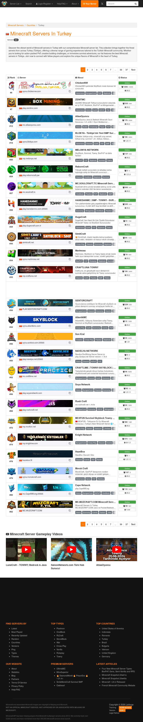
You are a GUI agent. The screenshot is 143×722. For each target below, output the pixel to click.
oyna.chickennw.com (31, 91)
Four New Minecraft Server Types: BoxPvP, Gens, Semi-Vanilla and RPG (118, 670)
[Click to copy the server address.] (70, 91)
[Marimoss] (45, 252)
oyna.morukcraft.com (31, 477)
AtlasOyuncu (82, 116)
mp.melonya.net (29, 158)
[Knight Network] (45, 437)
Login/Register (44, 3)
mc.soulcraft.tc (28, 192)
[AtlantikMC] (45, 319)
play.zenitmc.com (30, 108)
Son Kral (79, 334)
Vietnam (105, 649)
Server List (15, 3)
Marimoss (80, 250)
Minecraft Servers (16, 25)
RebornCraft (81, 166)
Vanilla (59, 649)
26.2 (128, 90)
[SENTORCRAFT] (45, 302)
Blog (13, 675)
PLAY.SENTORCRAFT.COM (34, 309)
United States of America (113, 628)
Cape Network (82, 485)
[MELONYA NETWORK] (45, 152)
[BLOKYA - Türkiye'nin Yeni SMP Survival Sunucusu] (45, 135)
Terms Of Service (19, 682)
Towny (59, 656)
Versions (15, 645)
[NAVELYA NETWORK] (45, 353)
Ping (13, 649)
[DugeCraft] (45, 219)
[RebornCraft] (45, 168)
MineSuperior (62, 672)
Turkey (105, 639)
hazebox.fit (27, 460)
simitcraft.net (28, 242)
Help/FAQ (61, 3)
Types (14, 652)
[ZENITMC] (45, 101)
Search (29, 3)
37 (127, 69)
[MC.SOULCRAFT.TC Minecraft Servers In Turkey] (45, 185)
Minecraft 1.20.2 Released (113, 681)
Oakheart (61, 685)
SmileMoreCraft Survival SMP (70, 681)
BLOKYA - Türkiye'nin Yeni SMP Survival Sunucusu (102, 133)
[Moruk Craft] (45, 470)
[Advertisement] (71, 16)
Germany (106, 656)
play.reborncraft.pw (30, 175)
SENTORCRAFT (84, 300)
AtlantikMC (81, 317)
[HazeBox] (45, 453)
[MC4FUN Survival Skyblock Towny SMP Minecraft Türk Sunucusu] (45, 420)
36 (121, 69)
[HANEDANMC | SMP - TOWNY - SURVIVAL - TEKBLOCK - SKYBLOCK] (45, 202)
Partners (15, 679)
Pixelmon (61, 628)
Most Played (16, 632)
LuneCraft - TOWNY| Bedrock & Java (26, 565)
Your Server (90, 3)
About (74, 3)
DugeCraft (80, 217)
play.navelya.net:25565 (32, 359)
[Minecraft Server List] (4, 3)
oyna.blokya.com (29, 141)
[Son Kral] (45, 336)
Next (133, 69)
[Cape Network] (45, 487)
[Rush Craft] (45, 403)
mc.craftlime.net (29, 376)
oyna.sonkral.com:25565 (33, 342)
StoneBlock (61, 639)
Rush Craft (81, 401)
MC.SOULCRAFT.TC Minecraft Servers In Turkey (100, 183)
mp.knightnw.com (30, 443)
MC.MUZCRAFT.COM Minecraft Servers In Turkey (101, 501)
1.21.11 (128, 140)
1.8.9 (128, 509)
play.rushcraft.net (30, 409)
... (115, 69)
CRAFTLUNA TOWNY (86, 267)
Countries (31, 25)
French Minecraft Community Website (118, 685)
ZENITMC (80, 99)
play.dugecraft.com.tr (31, 225)
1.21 (128, 342)
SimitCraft (80, 233)
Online (127, 83)
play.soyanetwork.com (32, 393)
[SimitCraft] (45, 236)
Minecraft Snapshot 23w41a (114, 674)
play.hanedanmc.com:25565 (34, 208)
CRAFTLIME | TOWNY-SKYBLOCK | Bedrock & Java (102, 367)
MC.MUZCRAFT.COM (32, 510)
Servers (12, 39)
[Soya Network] (45, 386)
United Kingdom (109, 652)
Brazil (104, 642)
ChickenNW (81, 82)
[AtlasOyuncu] (45, 118)
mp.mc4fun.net (29, 426)
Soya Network (82, 384)
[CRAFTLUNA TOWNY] (45, 269)
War (58, 642)
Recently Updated (19, 635)
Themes (15, 656)
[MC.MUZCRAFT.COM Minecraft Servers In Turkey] (45, 504)
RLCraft (60, 635)
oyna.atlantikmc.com (31, 325)
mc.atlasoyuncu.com (31, 124)
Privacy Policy (17, 686)
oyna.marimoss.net (30, 259)
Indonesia (106, 632)
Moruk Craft (81, 468)
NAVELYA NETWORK (86, 350)
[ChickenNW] (45, 85)
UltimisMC (61, 668)
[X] (102, 3)
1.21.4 (128, 174)
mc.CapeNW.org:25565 (32, 493)
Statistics (15, 672)
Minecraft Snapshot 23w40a (114, 678)
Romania (106, 635)
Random (15, 639)
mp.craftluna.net (29, 275)
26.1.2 (128, 442)
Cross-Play (61, 645)
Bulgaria (105, 645)
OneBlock (61, 632)
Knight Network (83, 434)
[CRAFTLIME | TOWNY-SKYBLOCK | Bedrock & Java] (45, 370)
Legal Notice (114, 713)
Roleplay (60, 652)
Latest (14, 628)
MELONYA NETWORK (87, 149)
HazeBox (80, 451)
